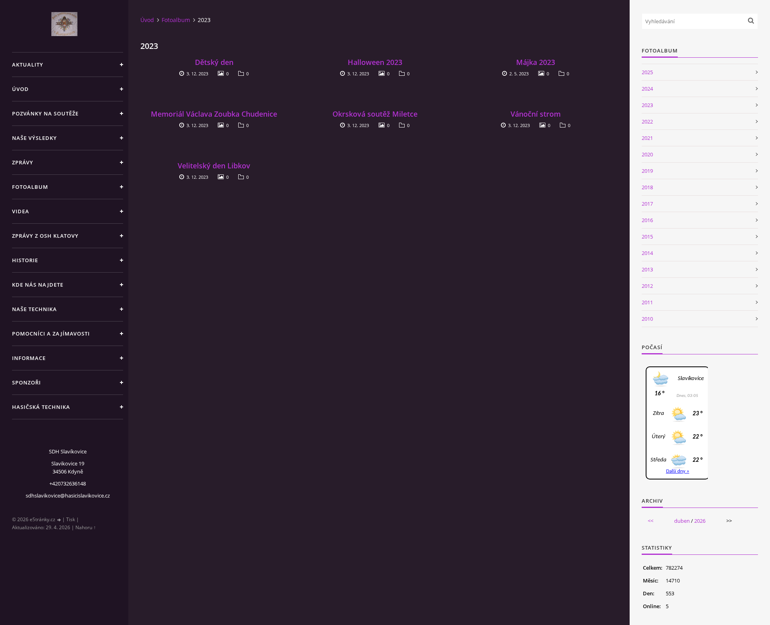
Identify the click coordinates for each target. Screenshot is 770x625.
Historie (25, 260)
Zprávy (22, 162)
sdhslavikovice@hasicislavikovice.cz (68, 495)
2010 (647, 318)
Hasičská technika (41, 407)
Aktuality (27, 64)
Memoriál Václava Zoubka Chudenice (214, 114)
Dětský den (214, 62)
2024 (647, 88)
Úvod (20, 89)
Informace (29, 358)
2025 (647, 72)
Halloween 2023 (375, 62)
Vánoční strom (536, 114)
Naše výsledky (34, 138)
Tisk (70, 519)
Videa (20, 211)
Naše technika (34, 309)
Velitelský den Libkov (214, 166)
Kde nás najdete (37, 284)
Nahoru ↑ (85, 527)
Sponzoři (26, 382)
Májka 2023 (535, 62)
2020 (647, 154)
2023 (647, 105)
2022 (647, 121)
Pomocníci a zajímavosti (51, 333)
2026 (699, 520)
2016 (647, 220)
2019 (647, 170)
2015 (647, 236)
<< (650, 520)
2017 (647, 203)
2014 (647, 253)
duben (682, 520)
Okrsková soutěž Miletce (374, 114)
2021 (647, 138)
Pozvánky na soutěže (45, 113)
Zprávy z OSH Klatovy (45, 235)
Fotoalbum (30, 186)
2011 (647, 302)
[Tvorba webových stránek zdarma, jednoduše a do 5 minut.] (59, 520)
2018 (647, 187)
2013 (647, 269)
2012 (647, 285)
